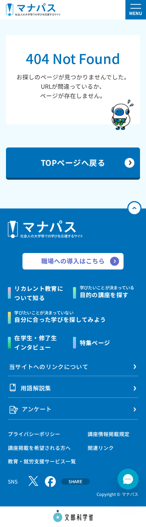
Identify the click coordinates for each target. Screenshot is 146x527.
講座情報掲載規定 (109, 434)
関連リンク (101, 448)
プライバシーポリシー (34, 434)
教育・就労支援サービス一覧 (42, 461)
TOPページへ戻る (73, 162)
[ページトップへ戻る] (134, 208)
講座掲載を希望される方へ (39, 447)
